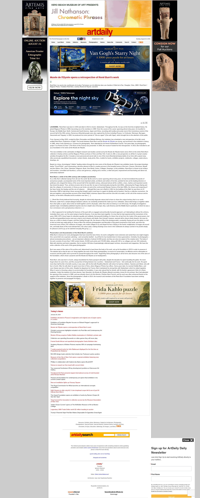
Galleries (75, 42)
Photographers (93, 42)
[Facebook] (78, 39)
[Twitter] (81, 39)
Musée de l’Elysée (109, 141)
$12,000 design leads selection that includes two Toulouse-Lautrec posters (75, 354)
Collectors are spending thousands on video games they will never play (74, 338)
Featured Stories (108, 424)
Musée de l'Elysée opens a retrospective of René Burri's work (71, 327)
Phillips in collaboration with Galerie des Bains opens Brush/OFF (72, 362)
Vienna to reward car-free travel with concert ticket (67, 365)
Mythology (99, 426)
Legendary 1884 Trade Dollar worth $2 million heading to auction (72, 409)
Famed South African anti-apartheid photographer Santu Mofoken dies (74, 341)
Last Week (61, 42)
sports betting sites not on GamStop (100, 454)
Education (93, 426)
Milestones (97, 422)
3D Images (106, 426)
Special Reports (98, 424)
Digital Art (103, 422)
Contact (133, 42)
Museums (83, 42)
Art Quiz (87, 426)
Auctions (116, 424)
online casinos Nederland (91, 447)
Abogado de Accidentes (100, 457)
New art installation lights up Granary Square (65, 382)
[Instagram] (84, 39)
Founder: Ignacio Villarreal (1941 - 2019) (100, 468)
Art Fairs (121, 424)
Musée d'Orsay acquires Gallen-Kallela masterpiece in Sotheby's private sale (76, 335)
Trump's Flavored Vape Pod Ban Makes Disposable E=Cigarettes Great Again (76, 412)
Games (102, 42)
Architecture (109, 422)
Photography (117, 422)
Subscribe (110, 42)
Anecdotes (82, 426)
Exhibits (87, 422)
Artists (68, 42)
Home (53, 42)
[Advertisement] (126, 324)
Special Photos (89, 424)
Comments (119, 42)
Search (127, 42)
